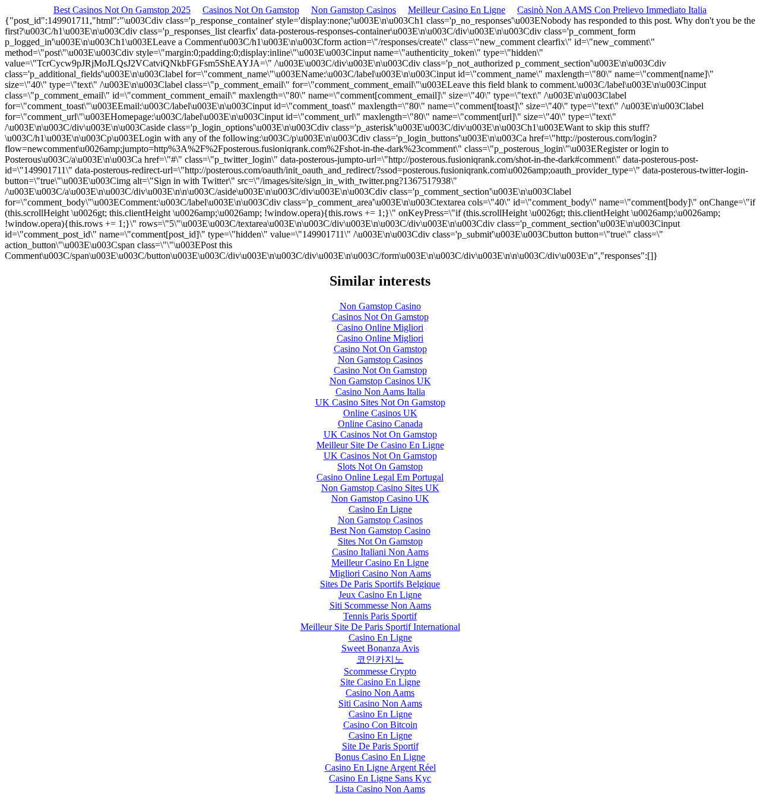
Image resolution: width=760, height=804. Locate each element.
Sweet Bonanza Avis (380, 648)
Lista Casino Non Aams (380, 789)
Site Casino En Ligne (380, 682)
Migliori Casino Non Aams (380, 573)
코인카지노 (380, 659)
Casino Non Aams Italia (380, 392)
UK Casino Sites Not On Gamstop (380, 402)
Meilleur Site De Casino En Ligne (380, 445)
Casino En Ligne (380, 509)
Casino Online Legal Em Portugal (380, 477)
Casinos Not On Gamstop (250, 10)
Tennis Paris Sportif (380, 616)
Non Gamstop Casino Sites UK (380, 488)
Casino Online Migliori (380, 327)
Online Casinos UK (380, 413)
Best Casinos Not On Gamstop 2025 (122, 10)
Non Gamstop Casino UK (380, 498)
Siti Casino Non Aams (380, 703)
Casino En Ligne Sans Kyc (380, 778)
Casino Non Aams (380, 693)
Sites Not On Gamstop (380, 541)
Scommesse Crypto (380, 671)
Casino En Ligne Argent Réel (380, 767)
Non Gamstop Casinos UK (380, 381)
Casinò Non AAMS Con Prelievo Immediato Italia (612, 10)
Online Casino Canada (380, 424)
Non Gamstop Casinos (353, 10)
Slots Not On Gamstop (380, 466)
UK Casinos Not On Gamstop (380, 434)
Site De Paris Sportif (380, 746)
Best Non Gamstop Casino (380, 531)
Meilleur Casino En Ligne (456, 10)
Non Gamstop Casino (380, 306)
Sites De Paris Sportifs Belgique (380, 584)
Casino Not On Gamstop (380, 349)
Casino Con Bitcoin (380, 725)
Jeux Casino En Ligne (380, 595)
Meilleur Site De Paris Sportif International (380, 627)
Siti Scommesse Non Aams (380, 605)
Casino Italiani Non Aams (380, 552)
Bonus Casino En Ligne (380, 757)
